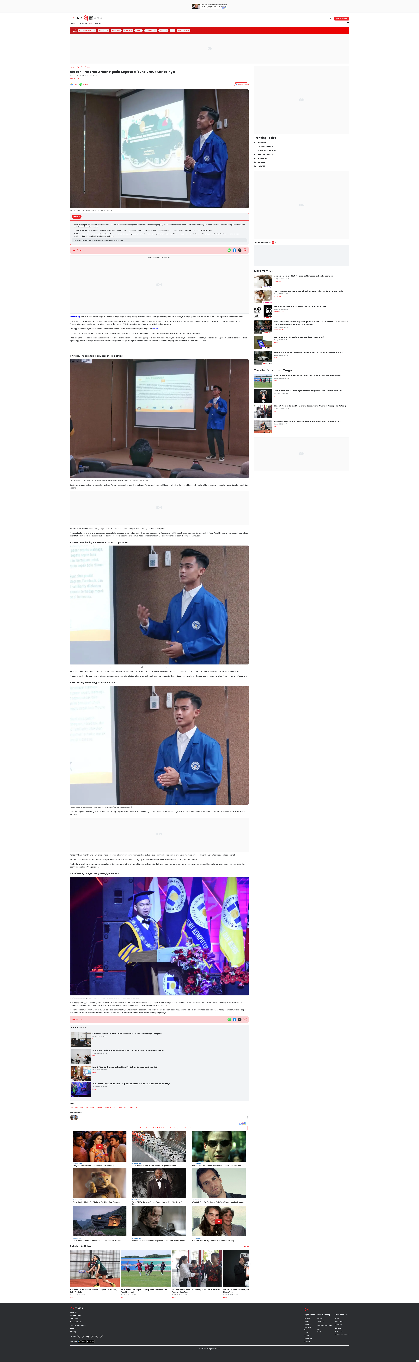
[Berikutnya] (249, 1263)
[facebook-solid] (234, 250)
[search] (331, 18)
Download (73, 1341)
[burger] (348, 22)
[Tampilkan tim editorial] (247, 1117)
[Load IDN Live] (301, 255)
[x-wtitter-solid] (239, 250)
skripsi (155, 328)
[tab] (77, 217)
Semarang (75, 316)
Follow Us (73, 1336)
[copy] (245, 250)
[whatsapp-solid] (229, 250)
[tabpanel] (159, 233)
